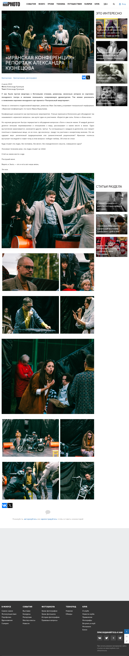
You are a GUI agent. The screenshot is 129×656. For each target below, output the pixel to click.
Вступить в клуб (88, 623)
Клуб (97, 4)
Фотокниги (86, 627)
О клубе (85, 611)
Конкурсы (26, 614)
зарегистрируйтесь (49, 519)
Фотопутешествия (9, 614)
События (31, 4)
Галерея (88, 4)
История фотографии (50, 617)
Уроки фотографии (49, 611)
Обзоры (69, 614)
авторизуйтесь (30, 519)
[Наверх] (125, 647)
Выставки (26, 611)
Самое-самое (7, 611)
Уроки (51, 4)
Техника (60, 4)
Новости (26, 623)
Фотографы (87, 620)
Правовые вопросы (49, 620)
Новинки (69, 611)
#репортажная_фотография (25, 78)
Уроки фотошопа (49, 614)
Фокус (41, 4)
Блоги (84, 630)
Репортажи (27, 617)
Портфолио (6, 617)
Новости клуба (88, 614)
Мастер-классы (29, 620)
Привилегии (87, 617)
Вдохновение (7, 620)
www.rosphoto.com (112, 648)
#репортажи (7, 78)
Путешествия (75, 4)
